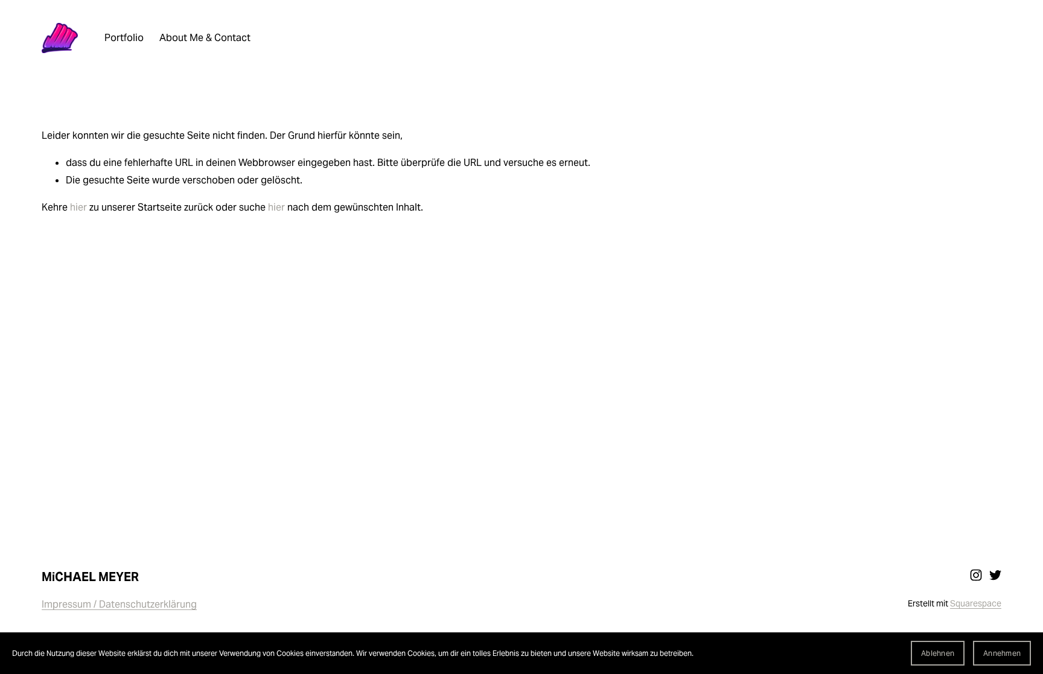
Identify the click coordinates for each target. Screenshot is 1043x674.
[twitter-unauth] (995, 575)
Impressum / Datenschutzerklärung (119, 604)
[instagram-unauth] (976, 575)
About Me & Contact (204, 37)
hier (78, 207)
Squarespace (975, 603)
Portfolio (124, 37)
